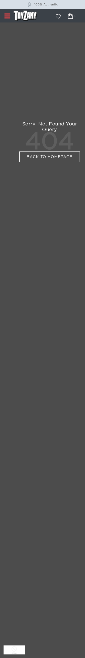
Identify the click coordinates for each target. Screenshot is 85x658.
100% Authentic (46, 4)
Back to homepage (49, 157)
